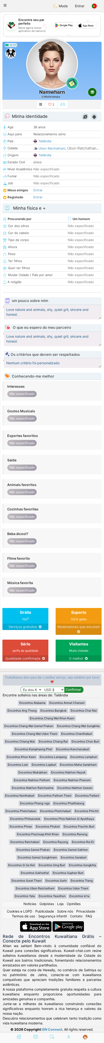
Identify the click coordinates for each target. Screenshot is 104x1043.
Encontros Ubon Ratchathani (35, 888)
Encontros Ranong (75, 834)
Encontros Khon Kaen (21, 757)
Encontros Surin (56, 880)
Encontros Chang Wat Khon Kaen (52, 718)
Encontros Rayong (55, 842)
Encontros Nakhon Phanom (72, 780)
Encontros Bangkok (53, 710)
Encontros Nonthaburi (19, 795)
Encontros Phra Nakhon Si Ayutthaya (69, 819)
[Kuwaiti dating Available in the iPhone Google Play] (68, 924)
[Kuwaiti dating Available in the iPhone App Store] (36, 924)
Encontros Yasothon (52, 896)
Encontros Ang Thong (22, 710)
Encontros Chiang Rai (53, 741)
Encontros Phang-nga (35, 803)
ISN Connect (52, 1029)
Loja (60, 904)
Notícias (29, 904)
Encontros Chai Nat (84, 710)
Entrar (79, 6)
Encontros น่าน (79, 896)
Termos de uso (23, 916)
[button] (5, 5)
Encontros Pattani (87, 795)
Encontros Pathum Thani (54, 795)
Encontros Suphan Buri (68, 873)
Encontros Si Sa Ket (21, 865)
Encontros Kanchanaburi (72, 749)
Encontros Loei (18, 764)
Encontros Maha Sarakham (78, 764)
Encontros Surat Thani (27, 880)
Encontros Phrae (21, 826)
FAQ (89, 916)
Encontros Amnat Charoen (67, 703)
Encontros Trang (82, 880)
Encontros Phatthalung (68, 803)
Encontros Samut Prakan (33, 849)
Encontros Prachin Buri (79, 826)
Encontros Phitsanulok (25, 819)
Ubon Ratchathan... (83, 148)
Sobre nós (65, 911)
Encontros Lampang (53, 757)
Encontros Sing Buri (52, 865)
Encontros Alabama (32, 703)
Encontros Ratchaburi (24, 842)
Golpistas (46, 904)
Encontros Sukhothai (35, 873)
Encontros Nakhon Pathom (32, 780)
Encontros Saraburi (73, 857)
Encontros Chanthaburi (76, 734)
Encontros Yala (25, 896)
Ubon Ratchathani (51, 148)
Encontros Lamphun (83, 757)
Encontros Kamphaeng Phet (33, 749)
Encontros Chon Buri (85, 741)
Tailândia (44, 141)
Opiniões (74, 904)
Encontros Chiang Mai (20, 741)
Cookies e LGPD (19, 911)
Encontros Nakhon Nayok (68, 772)
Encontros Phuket (48, 826)
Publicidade (44, 911)
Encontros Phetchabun (21, 811)
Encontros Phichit (86, 811)
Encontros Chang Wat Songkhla (78, 726)
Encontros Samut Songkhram (37, 857)
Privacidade (85, 911)
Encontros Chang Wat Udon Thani (34, 734)
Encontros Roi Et (83, 842)
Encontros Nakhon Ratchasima (32, 788)
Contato (76, 916)
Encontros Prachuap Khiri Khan (38, 834)
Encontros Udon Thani (73, 888)
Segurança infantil (52, 916)
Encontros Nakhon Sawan (74, 788)
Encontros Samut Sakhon (71, 849)
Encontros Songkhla (82, 865)
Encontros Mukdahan (32, 772)
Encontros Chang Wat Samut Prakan (28, 726)
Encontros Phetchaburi (55, 811)
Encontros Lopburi (44, 764)
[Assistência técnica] (85, 1037)
